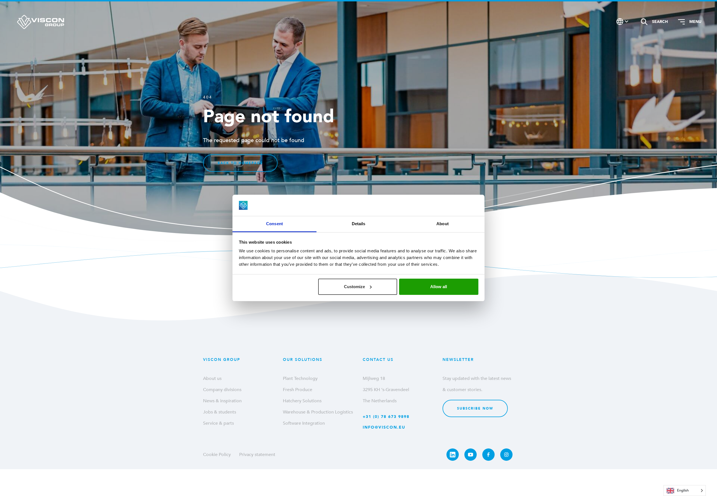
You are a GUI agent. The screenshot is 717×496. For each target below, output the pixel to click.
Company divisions (222, 390)
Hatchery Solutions (302, 401)
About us (212, 378)
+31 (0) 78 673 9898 (386, 416)
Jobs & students (219, 412)
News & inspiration (222, 401)
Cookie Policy (217, 455)
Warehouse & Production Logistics (318, 412)
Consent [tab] (274, 223)
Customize (354, 286)
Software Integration (304, 423)
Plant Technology (300, 378)
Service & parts (218, 423)
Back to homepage (240, 163)
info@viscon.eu (384, 427)
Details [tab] (359, 223)
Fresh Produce (297, 390)
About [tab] (442, 223)
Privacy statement (257, 455)
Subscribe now (475, 408)
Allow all (438, 286)
